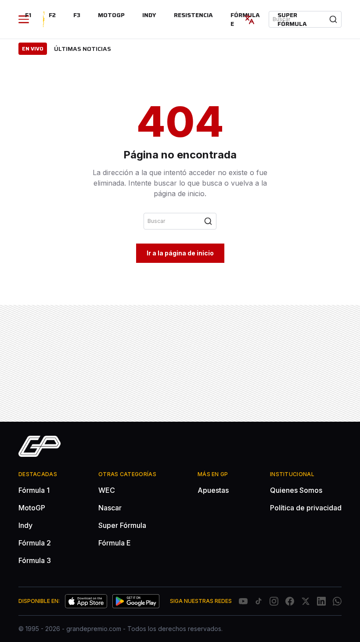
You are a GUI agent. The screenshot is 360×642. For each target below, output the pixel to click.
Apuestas (213, 490)
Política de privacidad (306, 507)
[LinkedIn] (321, 601)
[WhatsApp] (337, 601)
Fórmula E (114, 542)
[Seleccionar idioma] (249, 19)
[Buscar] (333, 19)
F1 (28, 15)
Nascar (110, 507)
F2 (52, 15)
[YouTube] (243, 601)
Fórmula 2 (34, 542)
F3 (76, 15)
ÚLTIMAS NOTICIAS (82, 48)
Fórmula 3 (34, 560)
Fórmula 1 (34, 490)
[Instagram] (274, 601)
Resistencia (193, 15)
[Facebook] (289, 601)
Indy (149, 15)
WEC (106, 490)
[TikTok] (259, 601)
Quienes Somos (296, 490)
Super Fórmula (292, 19)
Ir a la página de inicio (180, 253)
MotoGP (111, 15)
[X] (305, 601)
